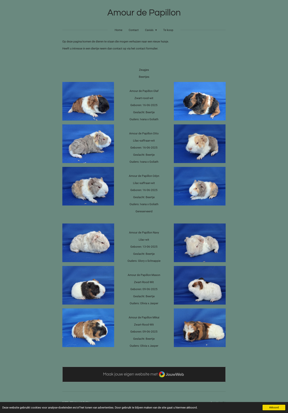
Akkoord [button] (274, 407)
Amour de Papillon (144, 12)
